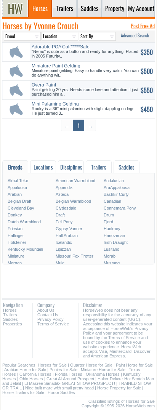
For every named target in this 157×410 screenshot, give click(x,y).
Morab (109, 256)
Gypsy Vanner (69, 228)
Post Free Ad (143, 26)
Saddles (10, 319)
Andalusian (114, 180)
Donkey (15, 215)
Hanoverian (114, 235)
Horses (10, 310)
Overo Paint (44, 85)
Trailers (10, 314)
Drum (109, 215)
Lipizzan (63, 249)
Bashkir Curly (116, 194)
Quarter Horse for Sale (91, 365)
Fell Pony (64, 221)
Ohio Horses (31, 378)
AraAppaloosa (117, 187)
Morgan (15, 263)
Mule (60, 263)
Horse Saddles (61, 392)
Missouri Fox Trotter (74, 256)
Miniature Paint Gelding (56, 66)
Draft (60, 215)
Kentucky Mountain (25, 249)
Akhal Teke (18, 180)
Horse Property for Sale (119, 388)
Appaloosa (17, 187)
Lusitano (111, 249)
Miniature (16, 256)
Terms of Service (53, 324)
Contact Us (47, 314)
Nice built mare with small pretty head (59, 388)
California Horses (35, 374)
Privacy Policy (50, 319)
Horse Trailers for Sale (23, 392)
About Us (45, 310)
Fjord (108, 221)
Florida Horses (68, 374)
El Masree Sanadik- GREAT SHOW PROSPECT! (69, 383)
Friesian (15, 228)
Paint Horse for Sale (134, 365)
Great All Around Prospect (70, 378)
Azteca (62, 194)
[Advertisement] (78, 145)
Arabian (15, 194)
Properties (12, 324)
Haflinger (16, 235)
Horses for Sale (52, 365)
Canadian (112, 201)
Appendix (64, 187)
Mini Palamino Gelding (55, 104)
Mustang (112, 263)
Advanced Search (135, 35)
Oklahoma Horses (103, 374)
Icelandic (64, 242)
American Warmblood (75, 180)
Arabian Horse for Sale (25, 369)
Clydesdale (66, 208)
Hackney (112, 228)
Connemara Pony (120, 208)
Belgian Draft (19, 201)
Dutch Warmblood (24, 221)
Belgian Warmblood (73, 201)
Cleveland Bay (21, 208)
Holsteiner (17, 242)
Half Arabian (67, 235)
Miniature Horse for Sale (103, 369)
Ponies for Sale (63, 369)
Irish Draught (116, 242)
